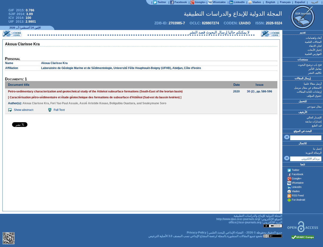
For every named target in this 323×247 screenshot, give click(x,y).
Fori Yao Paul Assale (64, 103)
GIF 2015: (21, 10)
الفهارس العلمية (313, 53)
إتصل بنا (317, 148)
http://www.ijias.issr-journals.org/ (238, 219)
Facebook (297, 174)
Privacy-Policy (196, 232)
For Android (298, 199)
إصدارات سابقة (313, 121)
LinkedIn (296, 187)
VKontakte (298, 182)
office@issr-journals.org (245, 222)
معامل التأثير (315, 68)
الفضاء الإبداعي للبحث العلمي (226, 232)
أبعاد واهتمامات (314, 37)
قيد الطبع (317, 125)
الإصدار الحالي (314, 117)
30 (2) (250, 91)
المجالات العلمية (313, 41)
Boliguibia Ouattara (122, 103)
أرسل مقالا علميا (313, 83)
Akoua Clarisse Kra (35, 103)
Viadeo (296, 191)
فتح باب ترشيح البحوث (310, 64)
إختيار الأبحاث (315, 49)
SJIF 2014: (21, 14)
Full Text (59, 110)
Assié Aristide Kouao (93, 103)
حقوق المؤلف (314, 95)
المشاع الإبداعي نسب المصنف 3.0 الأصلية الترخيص (178, 236)
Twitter (295, 170)
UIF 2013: (22, 21)
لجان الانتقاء (315, 45)
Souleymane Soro (154, 103)
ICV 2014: (20, 18)
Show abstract (23, 110)
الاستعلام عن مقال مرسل (308, 87)
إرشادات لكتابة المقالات (309, 91)
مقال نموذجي (314, 106)
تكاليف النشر (315, 72)
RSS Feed (298, 195)
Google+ (296, 178)
